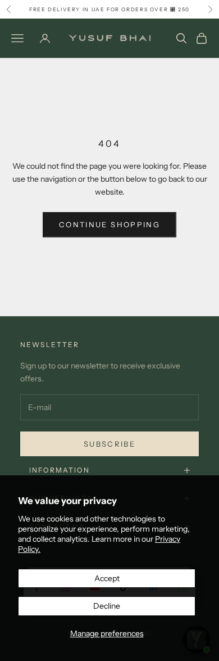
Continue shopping (109, 224)
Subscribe (109, 443)
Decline (106, 606)
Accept (107, 578)
